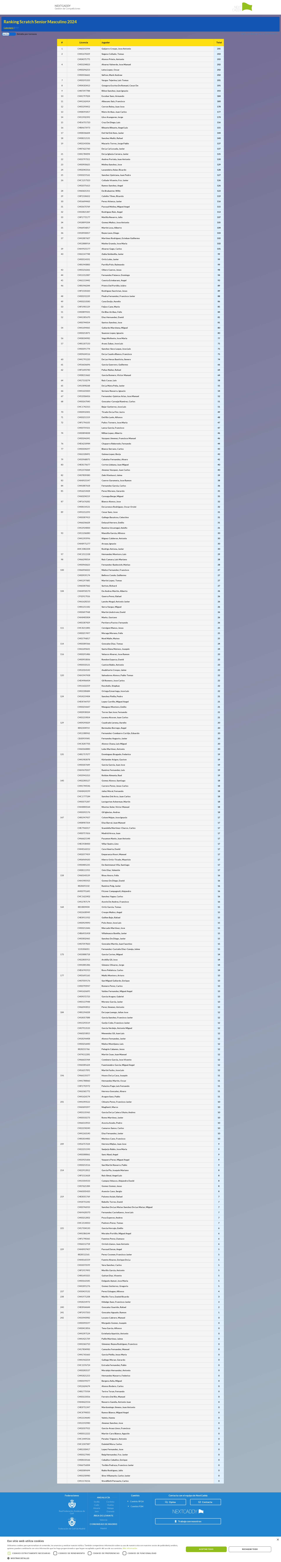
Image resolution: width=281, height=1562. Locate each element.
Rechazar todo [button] (250, 1549)
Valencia (103, 1520)
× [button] (278, 1540)
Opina (172, 1502)
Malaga (110, 1508)
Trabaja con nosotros (189, 1521)
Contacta (207, 1502)
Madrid (103, 1528)
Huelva (110, 1505)
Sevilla (97, 1502)
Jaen (97, 1511)
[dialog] (140, 1549)
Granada (110, 1511)
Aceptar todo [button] (206, 1549)
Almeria (96, 1508)
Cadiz (96, 1505)
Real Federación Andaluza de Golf (72, 1512)
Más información (130, 1548)
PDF (17, 27)
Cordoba (110, 1502)
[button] (93, 1558)
